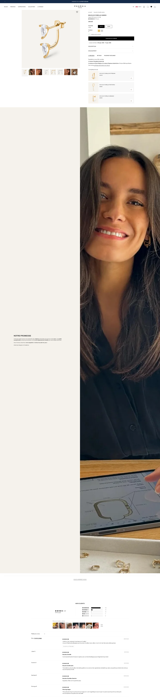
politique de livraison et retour (102, 65)
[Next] (155, 1)
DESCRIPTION (92, 46)
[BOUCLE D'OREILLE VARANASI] (93, 98)
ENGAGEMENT (92, 51)
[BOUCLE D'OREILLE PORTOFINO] (93, 87)
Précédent (21, 39)
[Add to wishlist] (77, 12)
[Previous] (5, 1)
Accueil (90, 12)
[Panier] (155, 7)
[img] (65, 639)
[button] (6, 7)
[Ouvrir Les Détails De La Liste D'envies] (151, 6)
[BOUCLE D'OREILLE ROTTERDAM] (93, 76)
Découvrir (89, 1)
